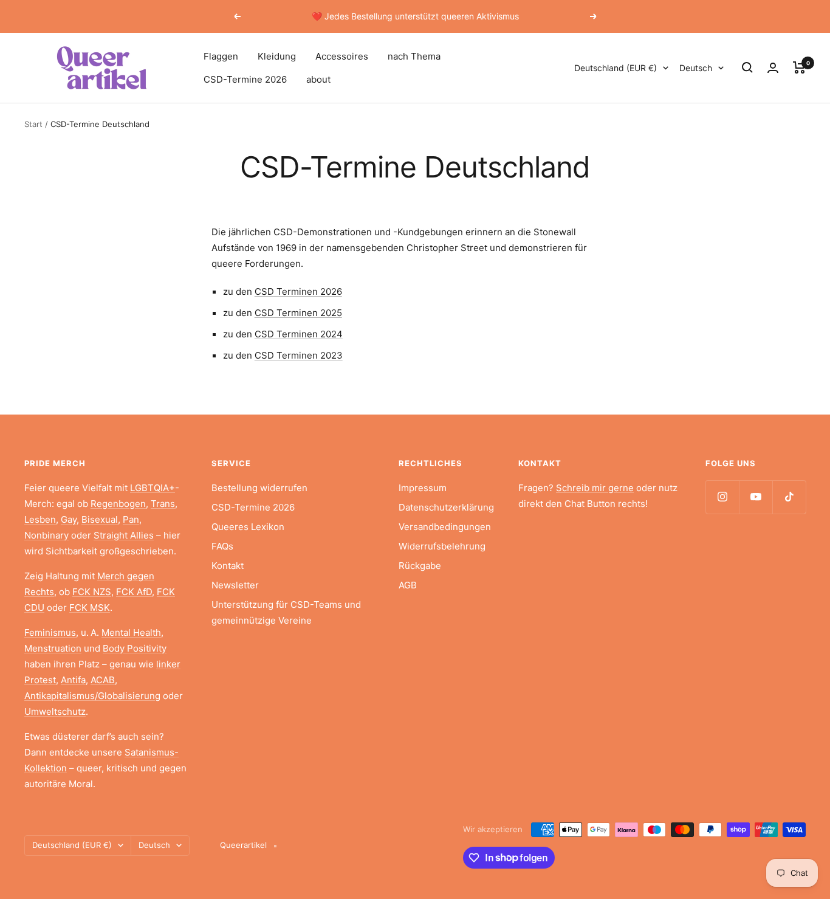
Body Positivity (134, 648)
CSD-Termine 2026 (245, 79)
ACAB (103, 680)
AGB (408, 585)
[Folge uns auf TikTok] (789, 497)
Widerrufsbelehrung (442, 546)
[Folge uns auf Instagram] (722, 497)
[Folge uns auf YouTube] (755, 497)
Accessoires (341, 56)
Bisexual (99, 519)
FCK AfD (134, 592)
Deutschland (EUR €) (615, 68)
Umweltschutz (55, 711)
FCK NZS (91, 592)
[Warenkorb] (799, 67)
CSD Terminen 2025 (298, 313)
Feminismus (50, 632)
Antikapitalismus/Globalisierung (92, 695)
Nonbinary (46, 535)
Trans (163, 503)
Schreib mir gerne (595, 488)
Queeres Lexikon (247, 526)
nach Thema (414, 56)
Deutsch (695, 68)
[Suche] (747, 67)
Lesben (40, 519)
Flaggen (221, 56)
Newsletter (235, 585)
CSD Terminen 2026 (298, 291)
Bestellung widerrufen (259, 488)
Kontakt (227, 565)
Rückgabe (420, 565)
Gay (69, 519)
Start (33, 124)
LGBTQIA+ (152, 488)
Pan (131, 519)
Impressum (423, 488)
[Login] (772, 68)
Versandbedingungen (445, 526)
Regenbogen (118, 503)
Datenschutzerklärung (446, 507)
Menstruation (52, 648)
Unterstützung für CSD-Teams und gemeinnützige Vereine (286, 612)
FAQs (222, 546)
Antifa (73, 680)
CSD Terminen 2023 (299, 355)
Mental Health (131, 632)
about (318, 79)
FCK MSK (89, 607)
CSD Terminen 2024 (299, 334)
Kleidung (277, 56)
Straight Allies (124, 535)
